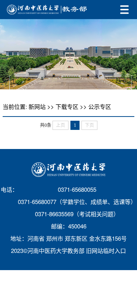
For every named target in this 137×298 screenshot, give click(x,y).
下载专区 (67, 106)
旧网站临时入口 (106, 250)
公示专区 (99, 106)
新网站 (37, 106)
